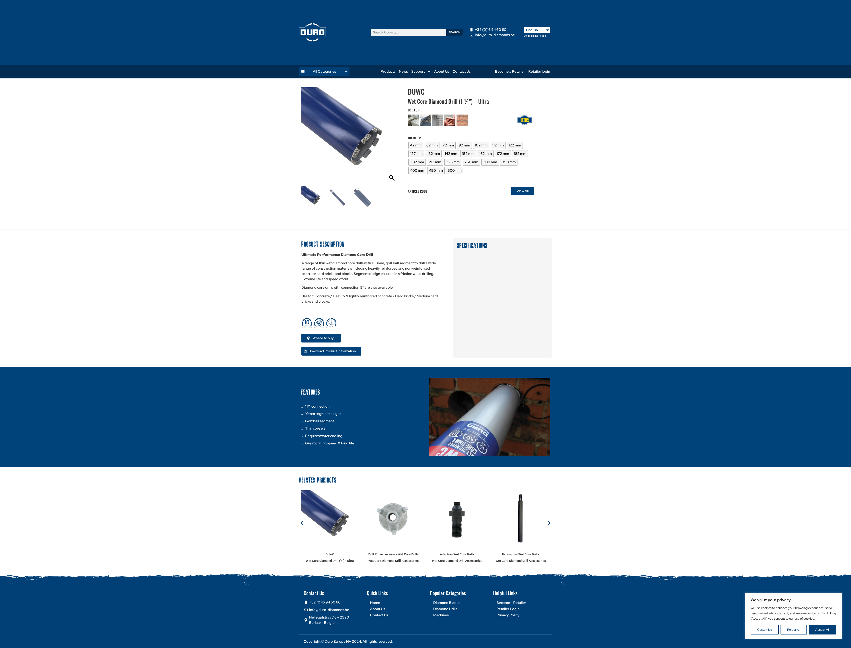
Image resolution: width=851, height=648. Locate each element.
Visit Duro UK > (535, 36)
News (403, 71)
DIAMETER (414, 138)
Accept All (822, 630)
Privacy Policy (507, 615)
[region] (793, 616)
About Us (441, 71)
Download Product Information (332, 351)
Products (388, 71)
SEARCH (454, 32)
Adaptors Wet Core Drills (457, 554)
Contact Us (461, 71)
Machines (441, 615)
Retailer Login (507, 609)
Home (375, 602)
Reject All (793, 630)
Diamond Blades (446, 602)
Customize (764, 630)
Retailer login (539, 71)
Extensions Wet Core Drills (520, 554)
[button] (392, 137)
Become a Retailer (510, 71)
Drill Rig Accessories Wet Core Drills (393, 554)
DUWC (330, 554)
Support (418, 71)
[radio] (416, 145)
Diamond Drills (445, 609)
